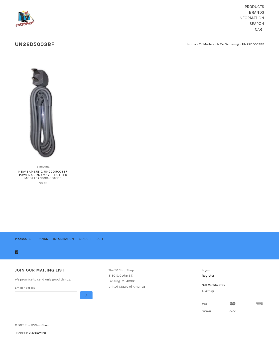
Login (206, 270)
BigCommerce (37, 332)
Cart (259, 29)
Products (254, 6)
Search (257, 23)
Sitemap (208, 291)
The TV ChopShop (37, 325)
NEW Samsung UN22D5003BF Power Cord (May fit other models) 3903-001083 (43, 175)
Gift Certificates (213, 285)
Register (208, 275)
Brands (256, 12)
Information (251, 18)
